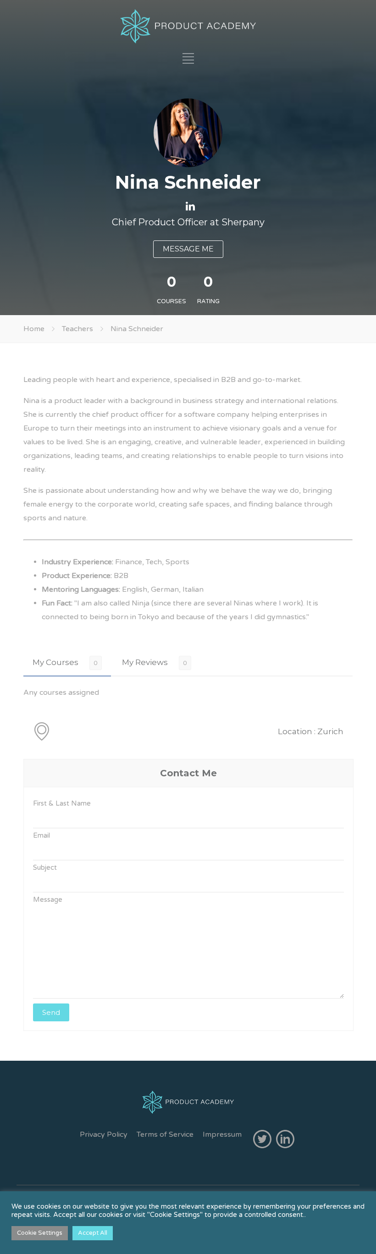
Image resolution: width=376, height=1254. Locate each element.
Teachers (77, 328)
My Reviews (145, 662)
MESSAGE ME (188, 249)
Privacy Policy (103, 1134)
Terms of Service (165, 1134)
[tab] (67, 662)
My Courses (55, 662)
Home (33, 328)
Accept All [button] (92, 1233)
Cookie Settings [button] (39, 1233)
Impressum (222, 1134)
